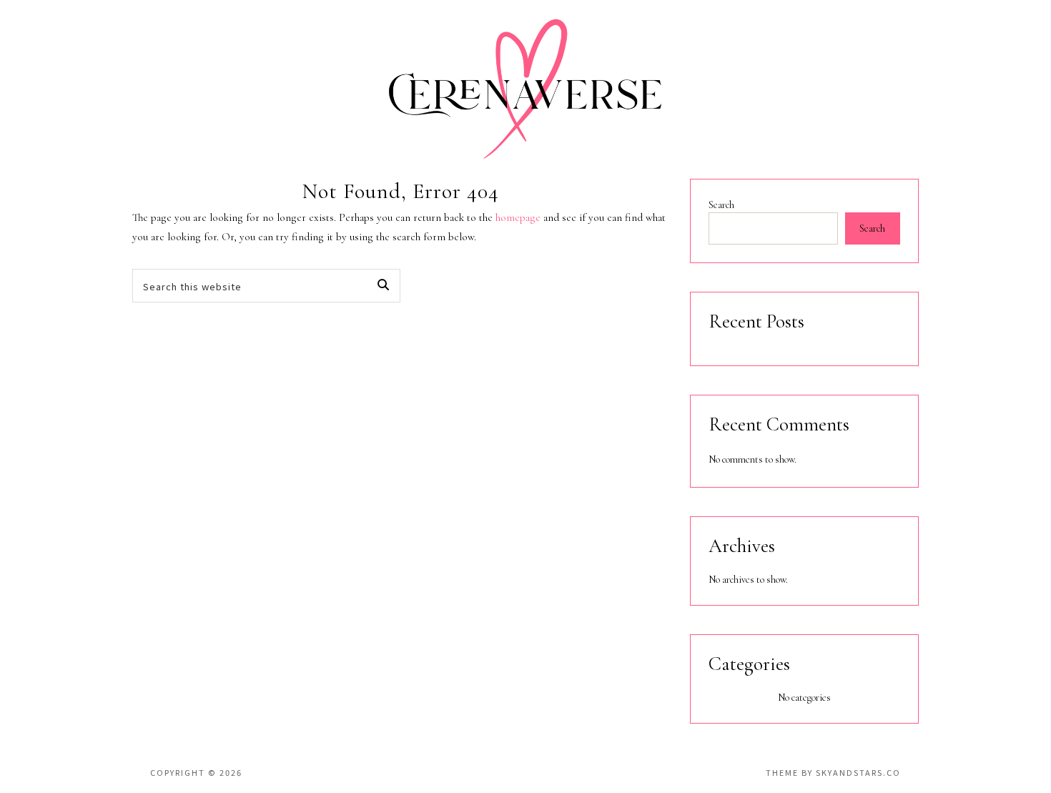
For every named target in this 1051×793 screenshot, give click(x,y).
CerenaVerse (525, 89)
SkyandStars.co (858, 772)
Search (721, 205)
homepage (518, 217)
